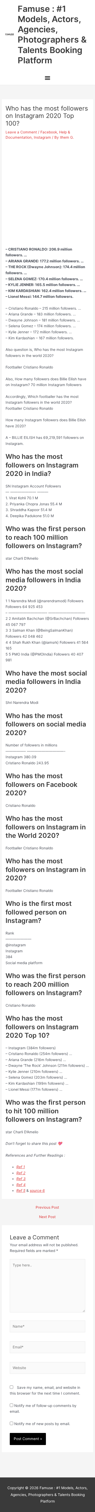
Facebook (48, 132)
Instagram (42, 137)
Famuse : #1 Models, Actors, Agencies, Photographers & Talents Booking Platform (52, 34)
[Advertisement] (47, 191)
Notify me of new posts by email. (42, 1424)
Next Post (47, 1217)
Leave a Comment (21, 132)
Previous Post (47, 1207)
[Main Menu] (47, 78)
